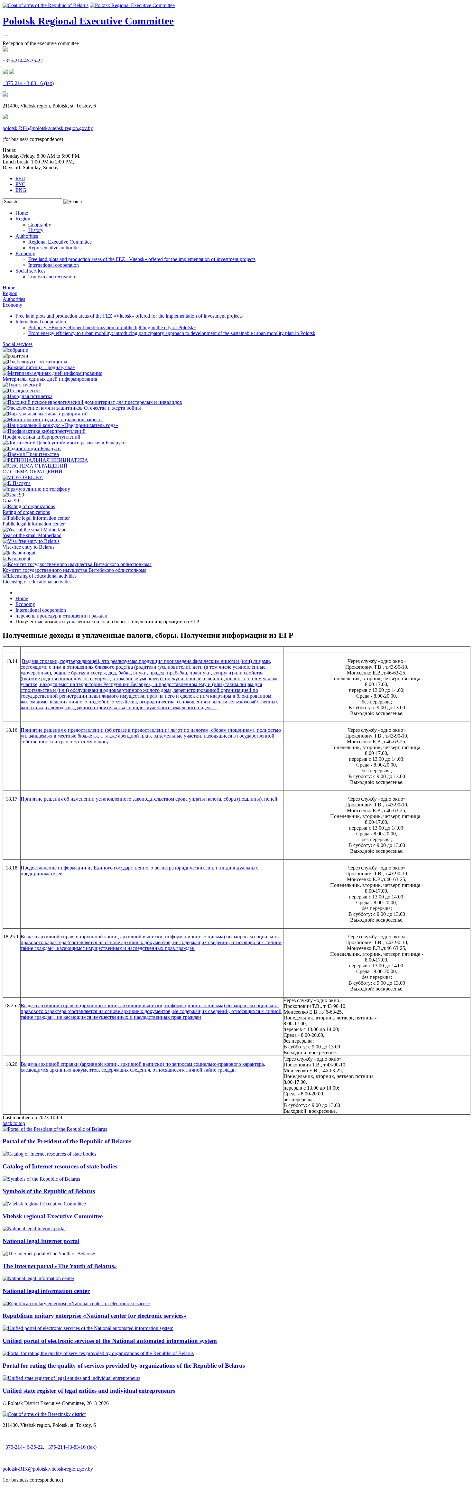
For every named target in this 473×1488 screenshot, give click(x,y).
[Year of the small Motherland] (35, 529)
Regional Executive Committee (60, 242)
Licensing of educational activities (37, 581)
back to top (14, 1123)
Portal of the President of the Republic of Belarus (67, 1141)
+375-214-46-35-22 (23, 60)
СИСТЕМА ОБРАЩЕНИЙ (32, 471)
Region (22, 218)
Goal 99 (11, 500)
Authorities (26, 236)
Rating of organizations (26, 512)
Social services (30, 271)
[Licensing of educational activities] (40, 576)
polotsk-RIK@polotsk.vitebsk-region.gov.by (48, 128)
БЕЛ (20, 178)
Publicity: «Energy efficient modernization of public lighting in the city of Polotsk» (112, 327)
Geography (39, 224)
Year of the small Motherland (32, 535)
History (35, 230)
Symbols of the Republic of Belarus (49, 1191)
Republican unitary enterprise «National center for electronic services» (95, 1315)
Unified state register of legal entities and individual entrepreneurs (89, 1390)
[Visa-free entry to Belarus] (31, 541)
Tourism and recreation (51, 276)
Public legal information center (34, 523)
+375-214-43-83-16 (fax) (28, 83)
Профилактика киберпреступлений (41, 437)
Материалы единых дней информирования (50, 379)
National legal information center (46, 1291)
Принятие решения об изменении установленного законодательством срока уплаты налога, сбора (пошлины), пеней (149, 799)
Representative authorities (54, 247)
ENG (20, 190)
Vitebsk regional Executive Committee (53, 1216)
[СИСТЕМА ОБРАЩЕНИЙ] (35, 466)
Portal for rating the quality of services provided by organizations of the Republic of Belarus (124, 1365)
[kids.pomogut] (19, 552)
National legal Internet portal (41, 1241)
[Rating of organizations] (29, 506)
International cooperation (53, 265)
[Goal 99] (13, 495)
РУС (20, 184)
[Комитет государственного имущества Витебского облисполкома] (77, 564)
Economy (25, 253)
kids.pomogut (16, 558)
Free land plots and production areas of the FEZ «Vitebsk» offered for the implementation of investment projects (141, 259)
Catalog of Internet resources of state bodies (60, 1166)
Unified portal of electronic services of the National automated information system (110, 1340)
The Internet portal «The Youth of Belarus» (60, 1266)
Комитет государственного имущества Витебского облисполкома (74, 570)
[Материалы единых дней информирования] (52, 373)
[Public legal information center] (36, 518)
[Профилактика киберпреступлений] (44, 431)
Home (21, 213)
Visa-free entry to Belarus (28, 547)
